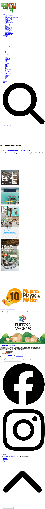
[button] (7, 125)
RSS (3, 460)
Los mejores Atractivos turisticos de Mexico (11, 456)
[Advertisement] (22, 135)
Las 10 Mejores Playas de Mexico (7, 309)
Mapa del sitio (5, 459)
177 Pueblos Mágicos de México (7, 345)
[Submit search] (13, 126)
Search (1, 126)
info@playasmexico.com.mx (8, 461)
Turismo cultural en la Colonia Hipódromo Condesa (15, 150)
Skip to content (3, 0)
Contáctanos (5, 458)
